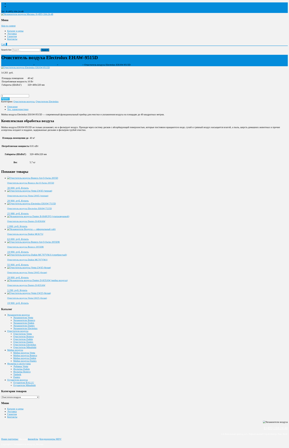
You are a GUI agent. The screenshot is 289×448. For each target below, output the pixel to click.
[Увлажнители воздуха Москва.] (18, 14)
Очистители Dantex (23, 342)
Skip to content (8, 26)
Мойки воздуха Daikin (24, 358)
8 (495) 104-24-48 (44, 14)
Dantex (16, 377)
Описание (12, 106)
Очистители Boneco (23, 336)
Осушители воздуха (17, 380)
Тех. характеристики (17, 109)
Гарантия (12, 36)
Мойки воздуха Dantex (25, 361)
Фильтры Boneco (22, 371)
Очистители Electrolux (47, 101)
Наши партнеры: (9, 439)
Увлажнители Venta (23, 317)
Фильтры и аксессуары (19, 363)
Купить (5, 99)
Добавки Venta (20, 366)
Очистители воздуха (23, 101)
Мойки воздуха (15, 350)
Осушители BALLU (23, 382)
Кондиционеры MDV (50, 439)
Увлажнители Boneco (24, 320)
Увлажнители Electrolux (25, 328)
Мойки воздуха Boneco (25, 355)
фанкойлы (33, 439)
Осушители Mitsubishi (24, 385)
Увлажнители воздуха (18, 315)
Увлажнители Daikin (23, 323)
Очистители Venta (22, 334)
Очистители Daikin (23, 339)
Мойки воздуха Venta (24, 353)
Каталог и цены (15, 31)
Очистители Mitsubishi (24, 347)
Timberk (17, 374)
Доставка (12, 33)
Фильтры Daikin (21, 369)
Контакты (12, 39)
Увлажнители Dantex (24, 325)
